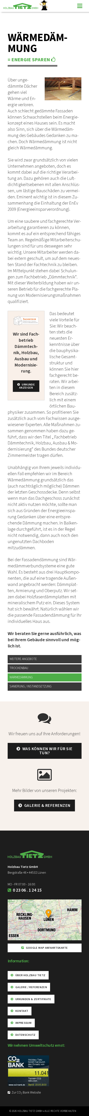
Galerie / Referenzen (31, 987)
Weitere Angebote (23, 659)
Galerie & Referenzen (47, 805)
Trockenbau (19, 668)
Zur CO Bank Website (26, 1092)
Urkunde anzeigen (27, 386)
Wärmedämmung (21, 677)
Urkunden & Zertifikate (33, 999)
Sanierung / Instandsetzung (31, 686)
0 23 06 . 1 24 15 (27, 890)
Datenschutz (25, 1035)
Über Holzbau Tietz (30, 975)
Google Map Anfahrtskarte (47, 948)
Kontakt (21, 1011)
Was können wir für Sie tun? (47, 751)
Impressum (23, 1023)
